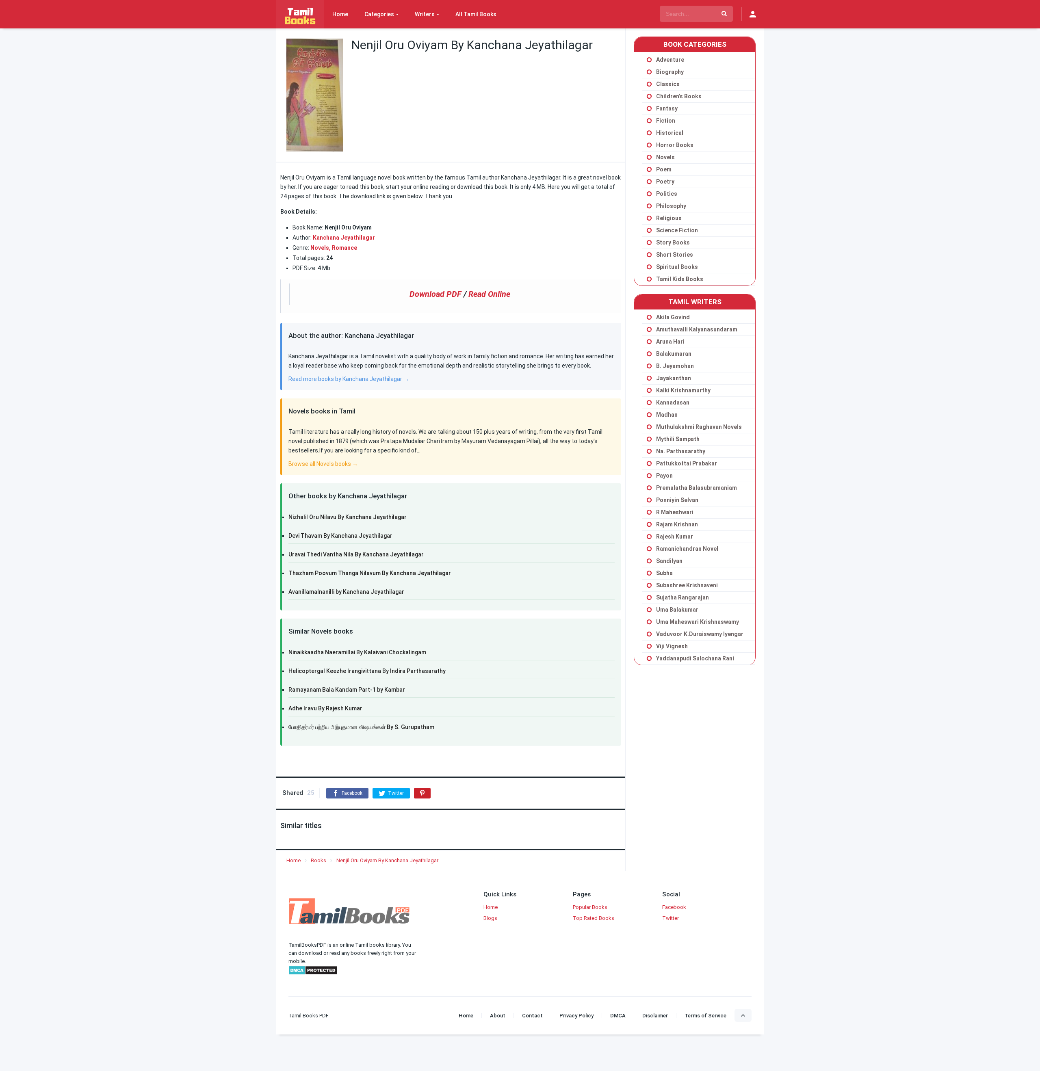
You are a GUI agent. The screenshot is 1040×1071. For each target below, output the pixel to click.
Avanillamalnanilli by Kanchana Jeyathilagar (346, 592)
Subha (664, 573)
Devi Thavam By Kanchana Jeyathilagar (340, 535)
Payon (664, 475)
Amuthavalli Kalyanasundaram (696, 329)
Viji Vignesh (672, 646)
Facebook (674, 907)
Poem (664, 169)
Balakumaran (673, 354)
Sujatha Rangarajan (682, 597)
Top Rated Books (593, 918)
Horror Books (674, 145)
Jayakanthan (673, 378)
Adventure (670, 59)
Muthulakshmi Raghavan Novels (699, 427)
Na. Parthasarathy (680, 451)
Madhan (667, 414)
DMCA (618, 1016)
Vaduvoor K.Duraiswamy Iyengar (699, 634)
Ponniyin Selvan (677, 500)
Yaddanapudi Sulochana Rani (695, 658)
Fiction (665, 120)
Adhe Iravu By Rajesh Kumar (325, 708)
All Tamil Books (475, 14)
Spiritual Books (677, 267)
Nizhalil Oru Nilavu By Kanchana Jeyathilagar (347, 517)
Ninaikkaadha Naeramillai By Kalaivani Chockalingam (357, 652)
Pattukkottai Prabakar (686, 463)
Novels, (320, 247)
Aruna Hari (670, 341)
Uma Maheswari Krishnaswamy (697, 622)
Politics (666, 193)
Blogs (490, 918)
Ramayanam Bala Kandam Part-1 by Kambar (346, 689)
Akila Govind (673, 317)
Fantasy (667, 108)
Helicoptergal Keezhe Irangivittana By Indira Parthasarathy (367, 671)
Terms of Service (705, 1016)
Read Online (489, 294)
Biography (670, 72)
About (497, 1016)
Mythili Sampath (678, 439)
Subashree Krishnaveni (687, 585)
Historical (669, 133)
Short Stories (674, 254)
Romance (344, 247)
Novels (665, 157)
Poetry (665, 181)
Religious (669, 218)
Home (340, 14)
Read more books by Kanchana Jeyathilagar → (348, 379)
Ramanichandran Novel (687, 548)
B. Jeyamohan (675, 366)
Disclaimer (655, 1016)
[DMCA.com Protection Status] (313, 973)
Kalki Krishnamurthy (683, 390)
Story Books (673, 242)
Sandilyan (669, 561)
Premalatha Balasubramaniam (696, 488)
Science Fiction (677, 230)
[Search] (724, 14)
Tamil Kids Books (679, 279)
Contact (532, 1016)
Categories (379, 14)
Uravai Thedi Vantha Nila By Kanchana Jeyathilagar (356, 554)
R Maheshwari (674, 512)
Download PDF (436, 294)
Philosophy (671, 206)
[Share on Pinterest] (422, 793)
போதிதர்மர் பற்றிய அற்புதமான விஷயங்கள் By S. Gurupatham (361, 727)
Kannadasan (672, 402)
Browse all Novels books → (323, 464)
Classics (668, 84)
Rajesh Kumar (674, 536)
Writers (425, 14)
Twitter (670, 918)
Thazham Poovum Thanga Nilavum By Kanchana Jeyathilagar (369, 573)
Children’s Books (679, 96)
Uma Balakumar (677, 609)
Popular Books (590, 907)
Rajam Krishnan (677, 524)
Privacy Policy (576, 1016)
